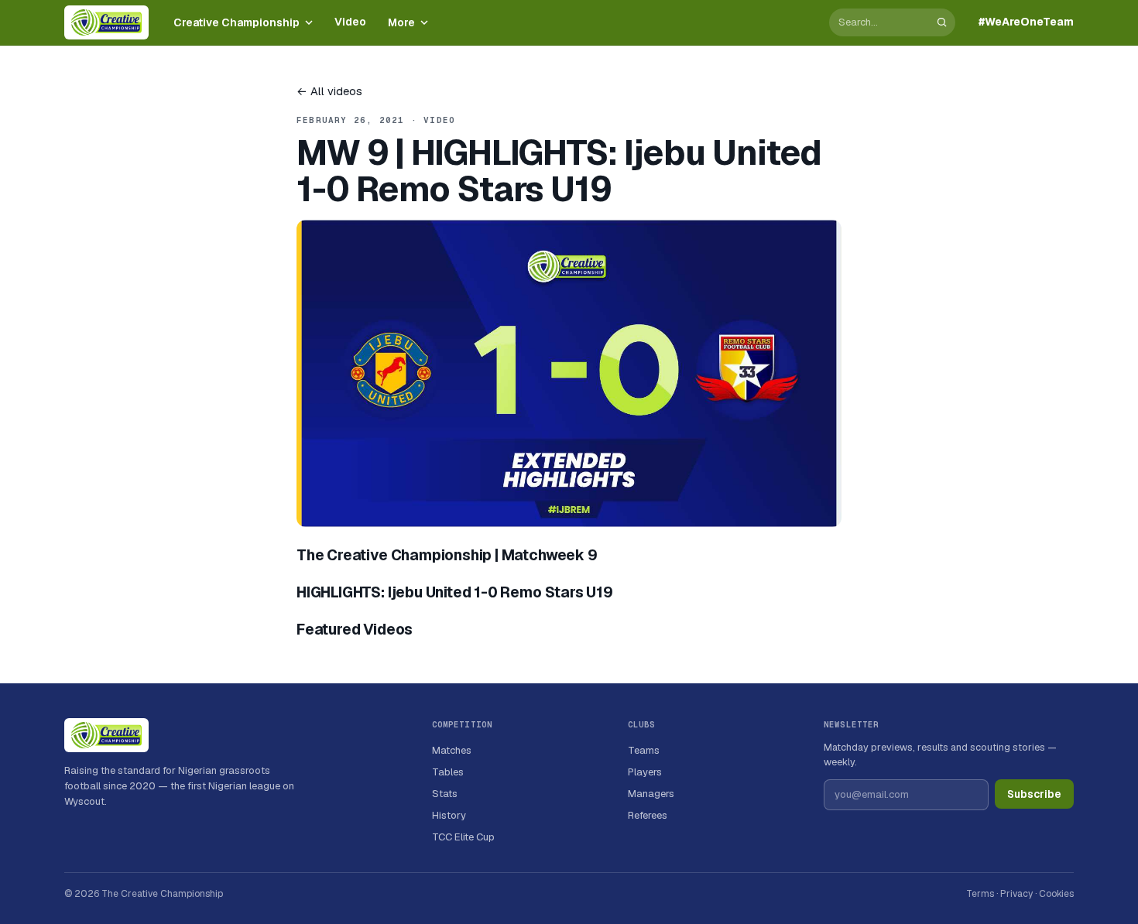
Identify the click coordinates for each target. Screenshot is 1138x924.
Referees (647, 815)
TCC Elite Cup (463, 837)
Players (645, 772)
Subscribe (1034, 794)
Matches (451, 750)
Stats (445, 793)
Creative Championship (236, 22)
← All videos (329, 91)
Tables (448, 772)
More (401, 22)
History (449, 815)
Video (350, 22)
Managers (651, 793)
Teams (644, 750)
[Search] (941, 22)
